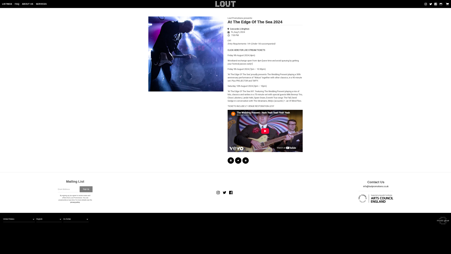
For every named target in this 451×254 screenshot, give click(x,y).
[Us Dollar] (76, 219)
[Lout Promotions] (225, 4)
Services (41, 4)
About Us (27, 4)
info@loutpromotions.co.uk (376, 186)
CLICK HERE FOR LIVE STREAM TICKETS (246, 50)
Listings (7, 4)
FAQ (17, 4)
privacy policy (75, 202)
